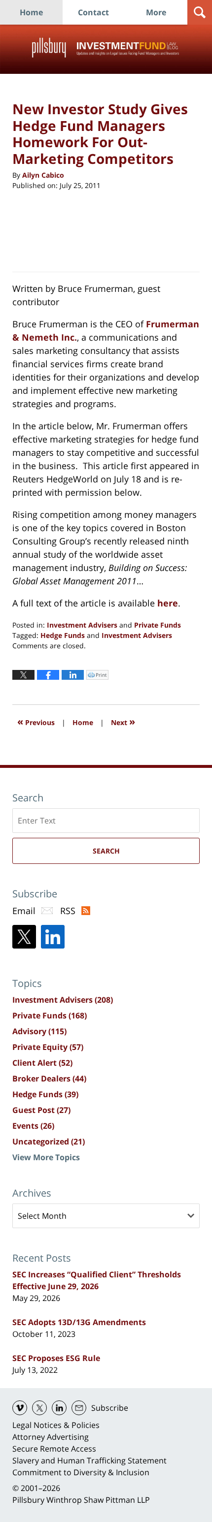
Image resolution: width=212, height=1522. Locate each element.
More (156, 12)
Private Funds (157, 625)
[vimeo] (19, 1407)
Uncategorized (48, 1141)
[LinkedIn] (53, 937)
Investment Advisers (82, 625)
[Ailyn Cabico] (37, 229)
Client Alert (42, 1062)
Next (123, 721)
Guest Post (41, 1110)
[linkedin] (59, 1407)
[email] (78, 1407)
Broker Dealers (49, 1078)
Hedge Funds (62, 635)
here (167, 603)
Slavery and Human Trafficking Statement (89, 1460)
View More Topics (46, 1157)
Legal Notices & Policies (56, 1425)
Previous (36, 721)
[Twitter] (24, 937)
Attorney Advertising (50, 1436)
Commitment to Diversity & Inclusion (80, 1472)
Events (33, 1125)
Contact (93, 12)
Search (106, 851)
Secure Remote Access (54, 1448)
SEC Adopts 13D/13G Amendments (79, 1322)
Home (31, 12)
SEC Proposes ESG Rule (56, 1358)
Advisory (39, 1031)
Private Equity (47, 1047)
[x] (39, 1407)
